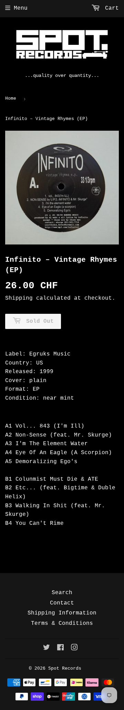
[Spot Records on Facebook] (60, 649)
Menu (21, 8)
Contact (62, 603)
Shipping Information (62, 613)
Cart (110, 8)
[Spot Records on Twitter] (46, 649)
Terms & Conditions (62, 623)
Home (10, 98)
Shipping (19, 298)
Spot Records (64, 668)
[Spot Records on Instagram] (74, 649)
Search (62, 593)
